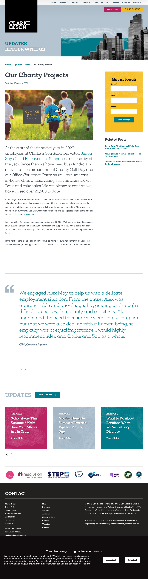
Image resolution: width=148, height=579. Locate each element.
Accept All (111, 560)
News (27, 64)
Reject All (132, 560)
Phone (113, 107)
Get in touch (112, 9)
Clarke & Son (10, 504)
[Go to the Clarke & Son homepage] (21, 16)
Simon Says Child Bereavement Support (48, 156)
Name (113, 84)
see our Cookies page (15, 564)
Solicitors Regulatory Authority (112, 524)
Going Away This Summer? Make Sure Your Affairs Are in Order (122, 147)
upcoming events (33, 229)
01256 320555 (132, 9)
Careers (115, 2)
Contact (137, 2)
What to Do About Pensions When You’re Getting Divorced (120, 425)
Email (113, 95)
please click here (81, 564)
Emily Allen (29, 214)
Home (53, 2)
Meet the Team (101, 2)
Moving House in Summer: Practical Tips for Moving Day (73, 425)
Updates (126, 2)
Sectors (76, 2)
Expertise (64, 2)
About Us (87, 2)
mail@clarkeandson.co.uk (16, 535)
